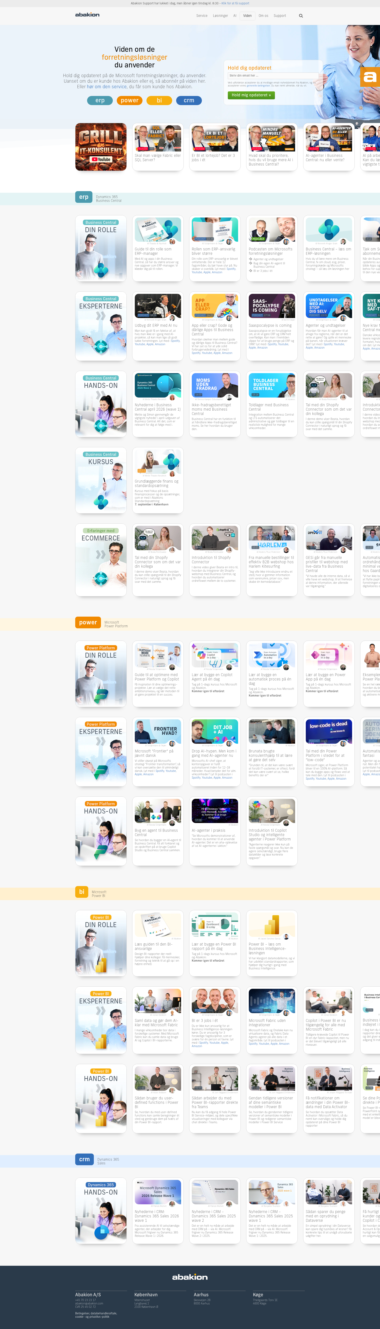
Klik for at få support (235, 3)
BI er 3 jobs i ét (205, 1021)
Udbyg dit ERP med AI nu (156, 326)
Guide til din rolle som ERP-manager (153, 252)
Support (280, 16)
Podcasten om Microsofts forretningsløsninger (271, 252)
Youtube (197, 272)
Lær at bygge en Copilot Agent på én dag (212, 677)
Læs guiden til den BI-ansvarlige (154, 947)
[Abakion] (87, 15)
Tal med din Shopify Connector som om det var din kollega (329, 409)
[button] (275, 140)
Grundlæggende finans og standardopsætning (156, 484)
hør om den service (107, 87)
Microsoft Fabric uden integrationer (267, 1023)
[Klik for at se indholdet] (158, 149)
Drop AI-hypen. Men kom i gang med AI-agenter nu (214, 754)
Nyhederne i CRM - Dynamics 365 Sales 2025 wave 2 (214, 1216)
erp (100, 101)
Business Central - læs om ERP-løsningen (328, 252)
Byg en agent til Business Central (156, 833)
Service (201, 16)
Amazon (217, 272)
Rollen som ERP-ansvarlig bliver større (213, 252)
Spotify (231, 269)
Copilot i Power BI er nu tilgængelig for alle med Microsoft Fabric (326, 1025)
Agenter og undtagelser (326, 326)
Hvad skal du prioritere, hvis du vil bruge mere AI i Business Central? (271, 160)
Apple (207, 272)
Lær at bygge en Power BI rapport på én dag (214, 947)
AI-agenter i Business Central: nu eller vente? (325, 158)
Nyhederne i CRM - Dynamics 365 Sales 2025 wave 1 (271, 1216)
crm (189, 101)
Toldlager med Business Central (269, 407)
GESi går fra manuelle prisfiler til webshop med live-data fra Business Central (327, 564)
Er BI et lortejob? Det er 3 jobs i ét (213, 158)
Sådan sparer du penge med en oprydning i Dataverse (325, 1216)
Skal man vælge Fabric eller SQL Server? (158, 158)
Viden (247, 16)
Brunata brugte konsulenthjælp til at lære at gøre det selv (270, 756)
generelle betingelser (258, 86)
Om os (263, 16)
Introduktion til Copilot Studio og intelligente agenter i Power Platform (270, 835)
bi (159, 101)
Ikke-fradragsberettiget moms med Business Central (211, 409)
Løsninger (220, 16)
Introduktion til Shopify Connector (211, 560)
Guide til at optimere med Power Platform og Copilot (157, 677)
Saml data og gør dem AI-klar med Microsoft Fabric (157, 1023)
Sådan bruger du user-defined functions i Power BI (156, 1103)
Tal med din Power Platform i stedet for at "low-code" (325, 756)
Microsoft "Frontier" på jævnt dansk (154, 754)
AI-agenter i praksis (208, 831)
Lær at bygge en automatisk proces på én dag (270, 679)
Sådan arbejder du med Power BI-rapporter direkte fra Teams (215, 1103)
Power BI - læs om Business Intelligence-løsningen (267, 949)
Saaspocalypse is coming (270, 326)
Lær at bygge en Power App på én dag (326, 677)
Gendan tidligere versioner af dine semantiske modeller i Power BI (271, 1103)
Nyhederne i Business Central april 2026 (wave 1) (158, 407)
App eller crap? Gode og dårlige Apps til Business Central (212, 330)
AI (235, 16)
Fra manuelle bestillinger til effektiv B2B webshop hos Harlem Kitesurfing (271, 562)
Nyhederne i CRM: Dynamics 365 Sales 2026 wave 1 (157, 1216)
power (130, 101)
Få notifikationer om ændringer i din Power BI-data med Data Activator (328, 1103)
